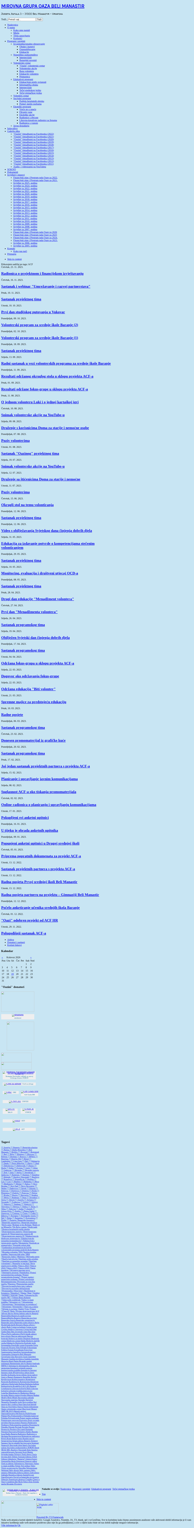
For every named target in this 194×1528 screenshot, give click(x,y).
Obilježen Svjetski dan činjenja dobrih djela (35, 638)
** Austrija (6, 1147)
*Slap (29, 1293)
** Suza (23, 1197)
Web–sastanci (25, 1470)
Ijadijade (36, 1363)
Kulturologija (7, 1386)
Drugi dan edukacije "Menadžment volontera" (37, 599)
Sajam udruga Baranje (21, 1441)
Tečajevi (18, 1454)
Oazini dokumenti (30, 1407)
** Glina (34, 1168)
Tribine (15, 1457)
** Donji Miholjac (17, 1163)
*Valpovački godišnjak (11, 1300)
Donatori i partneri (16, 942)
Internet (33, 1370)
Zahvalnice (34, 1473)
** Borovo (22, 1157)
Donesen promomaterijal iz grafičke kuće (33, 740)
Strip (29, 1450)
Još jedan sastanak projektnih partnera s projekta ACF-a (45, 766)
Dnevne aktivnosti (19, 1336)
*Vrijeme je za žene (9, 1309)
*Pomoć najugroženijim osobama (18, 1274)
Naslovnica (65, 1489)
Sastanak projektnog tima (21, 299)
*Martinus (20, 1257)
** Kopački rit (19, 1179)
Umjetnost (20, 1461)
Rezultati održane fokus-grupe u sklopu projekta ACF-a (44, 389)
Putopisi (4, 1432)
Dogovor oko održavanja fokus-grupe (30, 676)
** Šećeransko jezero (27, 1216)
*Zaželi (21, 1309)
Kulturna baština (32, 1384)
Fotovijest (28, 1350)
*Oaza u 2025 (12, 1268)
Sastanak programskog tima (23, 625)
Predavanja (32, 1423)
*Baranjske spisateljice (11, 1222)
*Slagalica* (15, 1293)
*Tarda (21, 1295)
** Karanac (25, 1175)
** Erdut (10, 1168)
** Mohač (17, 1184)
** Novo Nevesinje (26, 1186)
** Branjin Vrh (15, 1159)
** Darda (5, 1163)
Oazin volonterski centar (11, 1409)
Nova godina (27, 1402)
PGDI (27, 1413)
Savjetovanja (26, 1443)
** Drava (29, 1163)
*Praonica (11, 1284)
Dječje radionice (13, 1334)
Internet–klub (7, 1373)
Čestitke (29, 1479)
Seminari (35, 1443)
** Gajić (26, 1168)
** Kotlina (29, 1179)
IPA (14, 1373)
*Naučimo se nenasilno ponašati (14, 1261)
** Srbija (5, 1197)
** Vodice (24, 1207)
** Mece (35, 1182)
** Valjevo (33, 1202)
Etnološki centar (18, 1345)
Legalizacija (6, 1388)
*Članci (32, 1309)
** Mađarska (26, 1182)
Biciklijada (6, 1325)
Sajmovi (34, 1441)
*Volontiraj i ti (14, 1302)
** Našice (26, 1184)
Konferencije (14, 1382)
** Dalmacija (34, 1161)
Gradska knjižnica (16, 1359)
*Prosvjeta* (18, 1291)
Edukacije (11, 1343)
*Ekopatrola (23, 1243)
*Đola (12, 1311)
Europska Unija (31, 1345)
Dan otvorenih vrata (19, 1332)
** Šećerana (13, 1216)
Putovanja (12, 1432)
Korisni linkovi (14, 945)
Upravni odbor (31, 1461)
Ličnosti (12, 1391)
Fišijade (23, 1348)
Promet (32, 1427)
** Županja (12, 1220)
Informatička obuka (27, 1366)
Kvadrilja (17, 1386)
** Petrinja (24, 1191)
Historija (5, 1361)
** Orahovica (12, 1188)
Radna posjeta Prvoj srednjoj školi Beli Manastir (39, 882)
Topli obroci (27, 1454)
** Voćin (32, 1207)
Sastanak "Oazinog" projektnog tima (30, 453)
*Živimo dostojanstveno (25, 1311)
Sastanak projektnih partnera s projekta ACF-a (38, 869)
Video (32, 1466)
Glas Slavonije (17, 1357)
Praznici (24, 1423)
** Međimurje (7, 1184)
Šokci (25, 1482)
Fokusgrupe (32, 1348)
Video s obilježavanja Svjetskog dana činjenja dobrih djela (46, 531)
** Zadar (20, 1209)
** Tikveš (10, 1200)
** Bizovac (30, 1154)
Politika (4, 1418)
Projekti (25, 1427)
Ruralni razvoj (28, 1439)
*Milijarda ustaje (32, 1257)
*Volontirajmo (7, 1304)
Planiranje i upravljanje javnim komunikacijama (39, 779)
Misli (9, 1398)
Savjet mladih (14, 1443)
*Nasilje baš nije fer (9, 1259)
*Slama (23, 1293)
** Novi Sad (13, 1186)
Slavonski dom (16, 1445)
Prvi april (21, 1429)
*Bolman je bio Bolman (22, 1225)
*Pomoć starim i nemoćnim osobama (17, 1278)
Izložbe (4, 1375)
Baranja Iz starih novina (21, 1316)
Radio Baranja (11, 1434)
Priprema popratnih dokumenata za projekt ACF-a (41, 856)
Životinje (18, 1484)
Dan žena (31, 1332)
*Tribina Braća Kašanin (21, 1298)
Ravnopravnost (15, 1436)
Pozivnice (23, 1420)
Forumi (11, 1350)
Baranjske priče (7, 1323)
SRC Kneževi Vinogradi (17, 1450)
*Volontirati (6, 1307)
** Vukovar (11, 1209)
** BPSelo (31, 1157)
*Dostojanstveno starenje (11, 1232)
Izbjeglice (20, 1373)
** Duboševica (7, 1166)
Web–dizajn (14, 1470)
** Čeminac (15, 1213)
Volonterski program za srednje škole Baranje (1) (39, 338)
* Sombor (36, 1293)
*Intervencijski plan (16, 1254)
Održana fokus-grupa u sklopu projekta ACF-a (37, 663)
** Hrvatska (17, 1170)
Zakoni (19, 1475)
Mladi (15, 1398)
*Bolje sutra (6, 1225)
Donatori (27, 1338)
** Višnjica (15, 1207)
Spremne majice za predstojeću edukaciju (33, 702)
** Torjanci (29, 1200)
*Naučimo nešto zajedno (28, 1259)
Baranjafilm (6, 1316)
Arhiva (10, 939)
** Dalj (25, 1161)
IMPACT (5, 1366)
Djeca (3, 1334)
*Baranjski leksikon (29, 1222)
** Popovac (24, 1193)
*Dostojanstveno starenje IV (13, 1236)
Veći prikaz (25, 1466)
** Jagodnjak (27, 1172)
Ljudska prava (22, 1391)
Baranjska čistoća (8, 1320)
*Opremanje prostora (10, 1273)
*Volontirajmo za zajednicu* (25, 1304)
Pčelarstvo (21, 1432)
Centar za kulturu (18, 1327)
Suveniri (19, 1452)
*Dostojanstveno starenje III (21, 1234)
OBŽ (3, 1411)
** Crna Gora (16, 1161)
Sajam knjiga (6, 1441)
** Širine (8, 1218)
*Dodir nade (32, 1227)
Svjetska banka (7, 1454)
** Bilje (11, 1154)
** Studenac (14, 1197)
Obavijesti (26, 1409)
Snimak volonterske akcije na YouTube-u (33, 415)
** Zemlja (16, 1211)
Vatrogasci (29, 1464)
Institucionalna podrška (11, 1370)
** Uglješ (24, 1202)
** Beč (4, 1154)
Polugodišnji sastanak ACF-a (23, 933)
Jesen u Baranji (7, 1377)
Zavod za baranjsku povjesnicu (26, 1477)
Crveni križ (28, 1329)
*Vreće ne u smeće (30, 1307)
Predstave (5, 1425)
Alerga (16, 1313)
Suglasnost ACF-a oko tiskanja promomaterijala (38, 792)
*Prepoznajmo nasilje (24, 1284)
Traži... (4, 19)
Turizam (21, 1457)
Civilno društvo (8, 1329)
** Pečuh (33, 1191)
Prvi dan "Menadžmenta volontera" (29, 612)
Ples (9, 1416)
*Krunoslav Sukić (8, 1257)
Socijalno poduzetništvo (17, 1448)
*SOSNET (5, 1295)
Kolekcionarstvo (19, 1379)
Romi (9, 1439)
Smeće (25, 1445)
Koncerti (5, 1382)
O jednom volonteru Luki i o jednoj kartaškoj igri (40, 402)
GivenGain (6, 1357)
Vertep (18, 1466)
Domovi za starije (15, 1338)
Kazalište (27, 1377)
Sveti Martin (28, 1452)
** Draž (36, 1163)
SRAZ (4, 1450)
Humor (29, 1363)
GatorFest (17, 1352)
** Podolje (14, 1193)
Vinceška (22, 1468)
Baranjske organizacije (25, 1320)
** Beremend (33, 1152)
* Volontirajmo (27, 1302)
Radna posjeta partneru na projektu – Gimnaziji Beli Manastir (50, 895)
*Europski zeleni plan (21, 1245)
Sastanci (4, 1443)
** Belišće (13, 1152)
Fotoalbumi (19, 1350)
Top (44, 1494)
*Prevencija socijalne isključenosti (15, 1288)
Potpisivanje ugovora (10, 1420)
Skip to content (14, 259)
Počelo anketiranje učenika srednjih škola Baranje (40, 908)
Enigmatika (6, 1345)
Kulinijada (14, 1384)
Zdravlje (5, 1479)
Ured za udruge (7, 1464)
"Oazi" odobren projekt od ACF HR (29, 920)
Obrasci (34, 1409)
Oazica (20, 1407)
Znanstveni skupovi (17, 1479)
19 (12, 974)
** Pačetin (31, 1188)
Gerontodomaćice (28, 1352)
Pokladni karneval (30, 1416)
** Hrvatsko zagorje (30, 1170)
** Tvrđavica (14, 1202)
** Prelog (33, 1193)
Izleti (32, 1373)
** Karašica (34, 1175)
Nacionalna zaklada (26, 1398)
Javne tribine (21, 1375)
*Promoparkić (7, 1291)
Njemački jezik (15, 1402)
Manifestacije (14, 1393)
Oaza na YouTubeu (9, 1407)
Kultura (22, 1384)
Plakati (4, 1416)
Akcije (10, 1313)
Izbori (27, 1373)
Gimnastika (6, 1354)
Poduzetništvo (17, 1416)
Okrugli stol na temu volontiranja (27, 505)
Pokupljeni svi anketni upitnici (25, 817)
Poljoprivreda (14, 1418)
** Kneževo (34, 1177)
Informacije (14, 1366)
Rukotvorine (17, 1439)
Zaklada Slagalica (8, 1475)
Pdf (17, 1413)
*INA (20, 1252)
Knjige (34, 1377)
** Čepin (24, 1213)
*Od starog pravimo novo (19, 1270)
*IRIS (27, 1254)
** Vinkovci (26, 1204)
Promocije (5, 1429)
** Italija (18, 1172)
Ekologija (19, 1343)
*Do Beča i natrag (19, 1227)
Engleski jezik (30, 1343)
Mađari (36, 1395)
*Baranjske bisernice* (26, 1220)
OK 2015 (9, 1411)
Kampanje (18, 1377)
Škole (20, 1482)
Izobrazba (12, 1375)
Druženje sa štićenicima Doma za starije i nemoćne (40, 479)
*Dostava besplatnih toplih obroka (15, 1229)
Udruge (4, 1459)
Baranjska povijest (29, 1318)
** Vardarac (16, 1204)
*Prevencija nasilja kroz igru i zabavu (16, 1286)
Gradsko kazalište (31, 1359)
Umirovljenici (31, 1459)
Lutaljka (5, 1393)
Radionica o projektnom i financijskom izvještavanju (42, 273)
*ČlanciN (5, 1311)
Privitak (18, 1427)
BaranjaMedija (7, 1318)
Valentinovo (19, 1464)
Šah (16, 1482)
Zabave (26, 1473)
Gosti (25, 1357)
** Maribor (16, 1182)
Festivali (5, 1348)
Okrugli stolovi (19, 1411)
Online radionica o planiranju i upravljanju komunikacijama (48, 805)
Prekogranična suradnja (19, 1425)
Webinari (5, 1470)
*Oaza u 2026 (24, 1268)
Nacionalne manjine (9, 1400)
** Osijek (22, 1188)
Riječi (4, 1439)
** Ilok (4, 1172)
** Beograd (23, 1152)
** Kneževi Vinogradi (20, 1177)
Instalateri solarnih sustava (21, 1368)
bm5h (13, 1325)
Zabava (20, 1473)
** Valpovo (6, 1204)
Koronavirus (25, 1382)
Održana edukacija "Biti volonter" (28, 689)
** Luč (8, 1182)
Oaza (20, 1404)
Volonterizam (31, 1468)
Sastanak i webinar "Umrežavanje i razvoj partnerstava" (45, 286)
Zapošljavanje (7, 1477)
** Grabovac (6, 1170)
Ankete (22, 1313)
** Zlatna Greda (28, 1211)
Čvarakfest (10, 1482)
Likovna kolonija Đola (21, 1388)
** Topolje (19, 1200)
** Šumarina (17, 1218)
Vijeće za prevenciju (9, 1468)
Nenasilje (5, 1402)
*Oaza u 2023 (23, 1266)
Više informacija (9, 1525)
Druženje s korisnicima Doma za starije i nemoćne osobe (45, 428)
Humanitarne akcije (18, 1363)
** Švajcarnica (29, 1218)
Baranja (35, 1313)
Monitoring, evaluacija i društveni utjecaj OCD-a (39, 573)
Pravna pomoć (14, 1423)
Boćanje (19, 1325)
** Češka (32, 1213)
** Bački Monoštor (18, 1150)
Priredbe (4, 1427)
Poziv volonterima (15, 440)
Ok (18, 1525)
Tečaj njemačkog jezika (123, 1489)
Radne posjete (12, 715)
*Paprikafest (24, 1273)
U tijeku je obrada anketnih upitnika (29, 830)
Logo (30, 1391)
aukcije (28, 1313)
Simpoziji (5, 1445)
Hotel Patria (14, 1361)
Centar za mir (31, 1327)
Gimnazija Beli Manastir (21, 1354)
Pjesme (33, 1413)
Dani (9, 1332)
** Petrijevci (14, 1191)
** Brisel (25, 1159)
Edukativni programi (101, 1489)
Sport (37, 1448)
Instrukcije (25, 1370)
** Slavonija (23, 1195)
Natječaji (29, 1400)
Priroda (11, 1427)
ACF (37, 1311)
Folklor (4, 1350)
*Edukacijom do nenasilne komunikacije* (17, 1239)
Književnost (6, 1379)
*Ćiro (26, 1309)
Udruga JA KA (31, 1457)
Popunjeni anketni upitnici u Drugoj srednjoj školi (40, 843)
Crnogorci (19, 1329)
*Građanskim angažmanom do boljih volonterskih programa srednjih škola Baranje (20, 1249)
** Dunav (30, 1166)
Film (18, 1348)
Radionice (22, 1434)
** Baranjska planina (28, 1147)
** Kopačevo (7, 1179)
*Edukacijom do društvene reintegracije (19, 1237)
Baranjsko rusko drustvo (24, 1323)
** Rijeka (5, 1195)
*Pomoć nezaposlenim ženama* (15, 1276)
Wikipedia (12, 1473)
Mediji (4, 1398)
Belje (37, 1323)
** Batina (5, 1150)
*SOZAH (14, 1295)
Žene (30, 1482)
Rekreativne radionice (31, 1436)
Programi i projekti (81, 1489)
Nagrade (21, 1400)
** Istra (11, 1172)
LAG (23, 1386)
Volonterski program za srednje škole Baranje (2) (39, 325)
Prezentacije (34, 1425)
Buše (9, 1327)
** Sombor (33, 1195)
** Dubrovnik (20, 1166)
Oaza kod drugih (29, 1404)
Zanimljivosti (28, 1475)
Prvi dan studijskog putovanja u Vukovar (33, 312)
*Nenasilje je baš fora (21, 1263)
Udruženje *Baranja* (17, 1459)
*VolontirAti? (17, 1307)
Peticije (22, 1413)
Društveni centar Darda (16, 1341)
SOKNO (31, 1448)
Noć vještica (13, 1404)
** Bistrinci (20, 1154)
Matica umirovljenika (18, 1395)
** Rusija (14, 1195)
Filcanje (12, 1348)
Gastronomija (7, 1352)
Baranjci (17, 1318)
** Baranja (15, 1147)
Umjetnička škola (8, 1461)
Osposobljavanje (8, 1413)
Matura (30, 1395)
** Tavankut (32, 1197)
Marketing (24, 1393)
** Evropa (18, 1168)
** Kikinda (6, 1177)
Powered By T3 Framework (50, 1517)
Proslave (13, 1429)
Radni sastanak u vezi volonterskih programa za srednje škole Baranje (56, 363)
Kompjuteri (30, 1379)
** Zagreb (28, 1209)
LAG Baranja (30, 1386)
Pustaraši (29, 1429)
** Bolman (12, 1157)
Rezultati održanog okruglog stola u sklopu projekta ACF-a (47, 376)
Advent (4, 1313)
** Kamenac (14, 1175)
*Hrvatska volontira (9, 1252)
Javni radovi (32, 1375)
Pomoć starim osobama (29, 1418)
